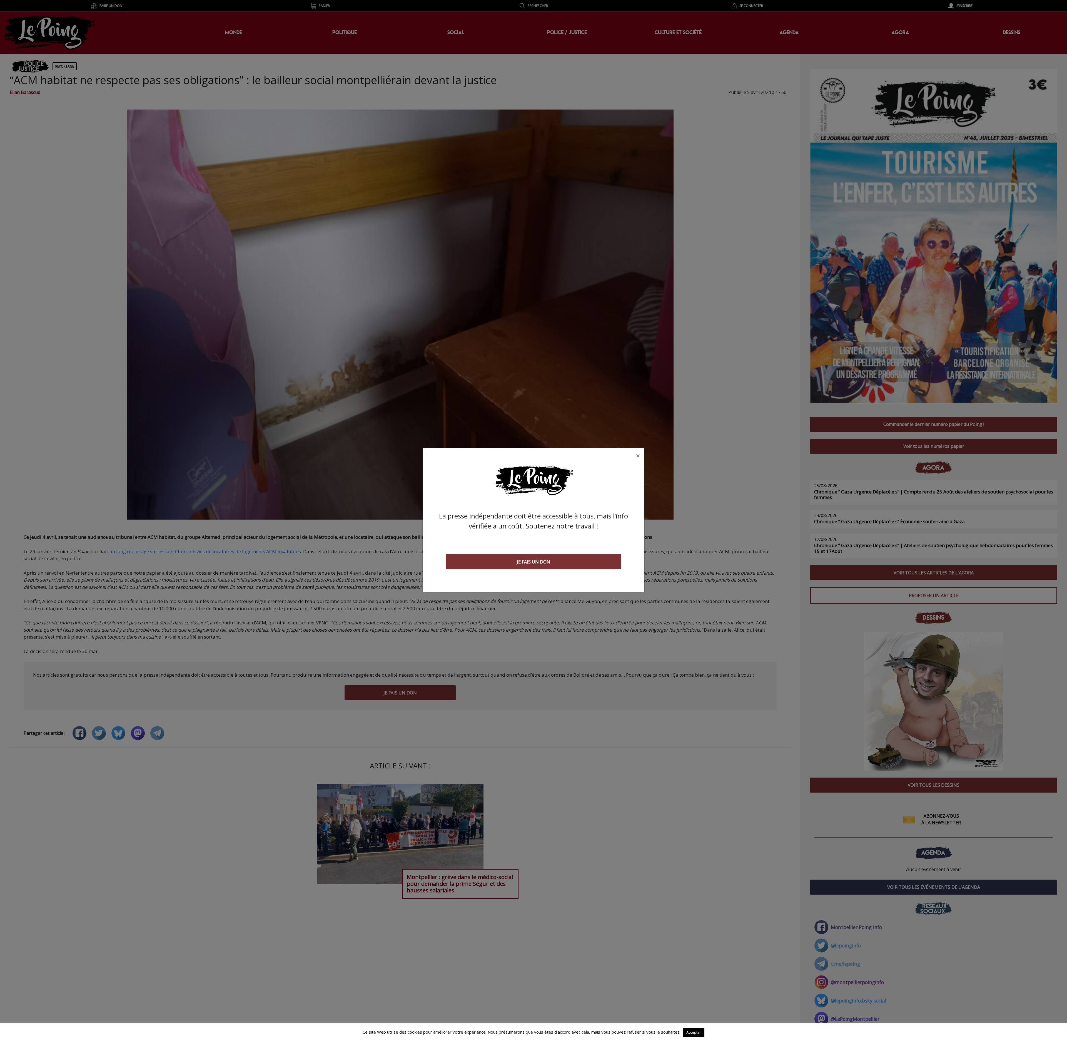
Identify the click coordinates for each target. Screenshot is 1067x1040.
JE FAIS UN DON (533, 562)
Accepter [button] (693, 1032)
